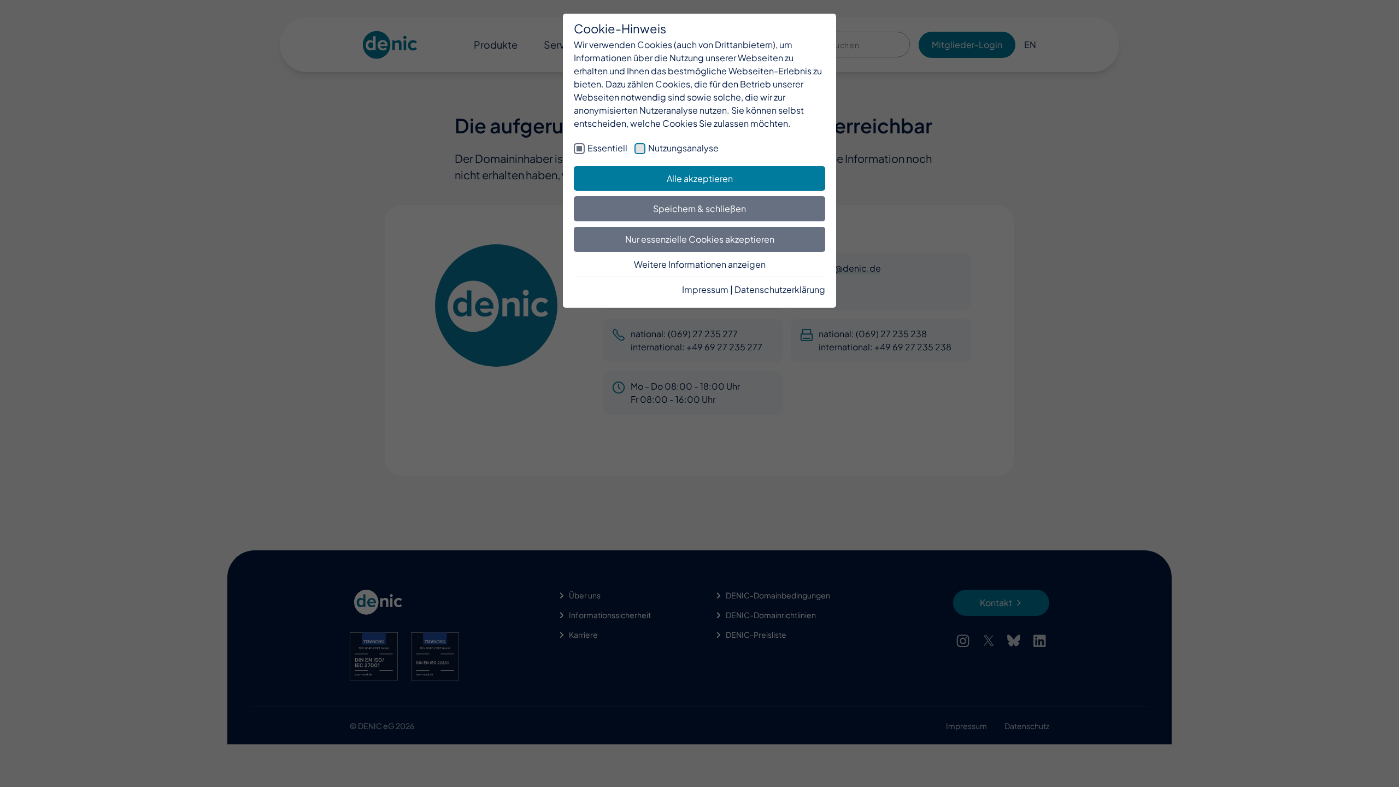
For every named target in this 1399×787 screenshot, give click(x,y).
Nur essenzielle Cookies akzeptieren (699, 239)
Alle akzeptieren (700, 178)
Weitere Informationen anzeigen (700, 264)
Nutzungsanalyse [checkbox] (683, 148)
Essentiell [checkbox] (607, 148)
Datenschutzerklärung (779, 289)
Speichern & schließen (699, 208)
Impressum (705, 289)
